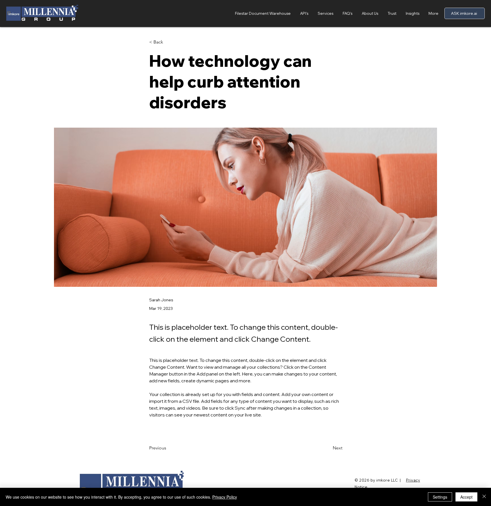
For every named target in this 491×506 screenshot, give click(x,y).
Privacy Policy (224, 497)
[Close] (484, 496)
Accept (466, 497)
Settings (440, 497)
